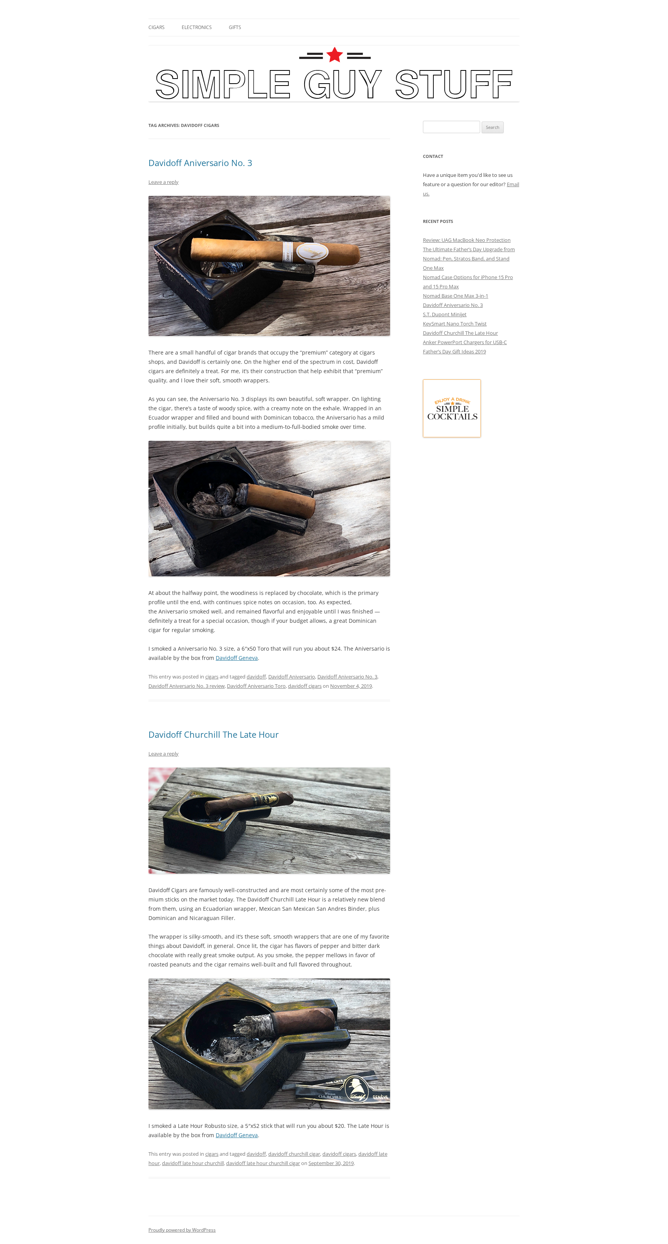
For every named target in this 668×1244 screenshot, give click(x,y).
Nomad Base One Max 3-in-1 (455, 295)
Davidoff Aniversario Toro (256, 685)
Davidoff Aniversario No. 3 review (186, 685)
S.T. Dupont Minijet (445, 314)
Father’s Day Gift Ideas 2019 (454, 351)
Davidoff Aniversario (291, 676)
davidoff (256, 676)
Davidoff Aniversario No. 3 (200, 162)
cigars (156, 27)
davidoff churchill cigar (294, 1153)
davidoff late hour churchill (193, 1163)
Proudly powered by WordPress (182, 1230)
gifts (235, 27)
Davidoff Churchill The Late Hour (213, 734)
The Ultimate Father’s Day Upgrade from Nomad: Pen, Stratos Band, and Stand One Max (469, 258)
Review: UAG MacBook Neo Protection (467, 239)
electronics (197, 27)
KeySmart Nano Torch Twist (455, 323)
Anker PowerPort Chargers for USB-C (465, 342)
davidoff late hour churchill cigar (263, 1163)
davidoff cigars (305, 685)
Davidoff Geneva (237, 657)
